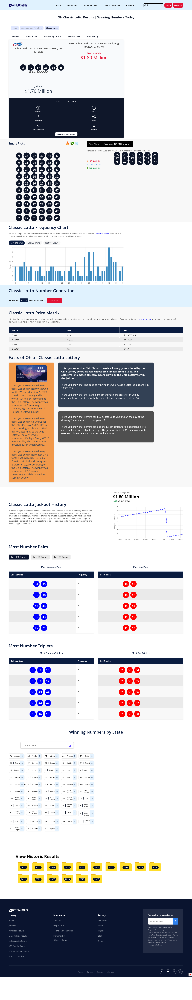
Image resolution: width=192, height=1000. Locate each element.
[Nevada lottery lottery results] (57, 791)
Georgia (88, 763)
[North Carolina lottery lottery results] (57, 798)
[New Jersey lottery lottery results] (92, 791)
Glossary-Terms (60, 940)
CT (29, 763)
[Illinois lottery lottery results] (57, 770)
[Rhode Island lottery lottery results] (92, 805)
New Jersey (86, 791)
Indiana (69, 770)
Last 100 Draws (52, 243)
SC (11, 812)
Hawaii (16, 770)
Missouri (88, 784)
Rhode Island (86, 805)
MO (81, 784)
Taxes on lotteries (16, 956)
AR (63, 756)
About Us (57, 920)
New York (34, 798)
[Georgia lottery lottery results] (92, 763)
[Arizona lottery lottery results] (57, 756)
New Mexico (18, 798)
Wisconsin (35, 828)
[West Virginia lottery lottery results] (22, 828)
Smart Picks (31, 36)
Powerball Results (16, 931)
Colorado (18, 763)
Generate (54, 300)
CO (11, 763)
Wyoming (53, 828)
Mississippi (71, 784)
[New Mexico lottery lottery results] (22, 798)
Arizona (52, 756)
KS (11, 777)
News (100, 941)
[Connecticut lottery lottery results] (39, 763)
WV (11, 828)
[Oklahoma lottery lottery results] (22, 805)
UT (11, 821)
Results (15, 36)
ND (63, 798)
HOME (59, 5)
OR (29, 805)
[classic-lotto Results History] (94, 108)
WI (28, 828)
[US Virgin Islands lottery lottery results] (92, 813)
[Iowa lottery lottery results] (92, 770)
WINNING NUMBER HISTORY (66, 134)
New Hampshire (71, 791)
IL (45, 770)
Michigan (35, 784)
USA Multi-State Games (19, 951)
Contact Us (102, 920)
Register (178, 5)
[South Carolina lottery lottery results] (22, 812)
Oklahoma (18, 805)
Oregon (35, 805)
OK (11, 805)
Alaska (34, 756)
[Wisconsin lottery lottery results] (39, 828)
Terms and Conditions (63, 931)
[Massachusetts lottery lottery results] (22, 784)
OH (81, 798)
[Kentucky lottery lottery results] (39, 777)
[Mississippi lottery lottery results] (74, 784)
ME (63, 777)
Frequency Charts (52, 36)
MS (63, 784)
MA (11, 784)
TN (46, 812)
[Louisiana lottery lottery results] (57, 777)
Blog (100, 936)
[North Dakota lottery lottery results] (74, 798)
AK (29, 756)
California (88, 756)
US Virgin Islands (86, 813)
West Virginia (18, 828)
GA (81, 763)
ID (28, 770)
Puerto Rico (69, 805)
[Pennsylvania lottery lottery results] (57, 805)
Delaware (53, 763)
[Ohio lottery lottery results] (92, 798)
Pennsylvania (54, 805)
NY (29, 798)
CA (81, 756)
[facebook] (162, 971)
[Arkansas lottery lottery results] (74, 756)
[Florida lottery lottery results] (74, 763)
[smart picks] (38, 116)
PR (63, 805)
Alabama (17, 756)
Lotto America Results (18, 941)
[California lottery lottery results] (92, 756)
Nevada (52, 791)
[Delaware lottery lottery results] (57, 763)
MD (81, 777)
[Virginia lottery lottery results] (57, 821)
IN (63, 770)
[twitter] (168, 971)
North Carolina (53, 798)
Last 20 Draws (17, 243)
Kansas (17, 777)
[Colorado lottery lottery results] (22, 763)
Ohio (86, 798)
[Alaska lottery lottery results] (39, 756)
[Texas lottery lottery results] (74, 812)
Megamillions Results (18, 936)
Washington (72, 821)
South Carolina (18, 812)
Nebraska (35, 791)
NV (46, 791)
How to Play (92, 36)
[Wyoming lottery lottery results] (57, 828)
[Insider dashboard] (94, 125)
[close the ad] (190, 974)
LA (46, 777)
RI (80, 805)
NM (11, 798)
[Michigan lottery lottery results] (39, 784)
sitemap (110, 972)
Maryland (88, 777)
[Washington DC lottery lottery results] (92, 821)
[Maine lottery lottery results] (74, 777)
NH (63, 791)
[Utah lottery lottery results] (22, 821)
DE (46, 763)
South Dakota (34, 812)
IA (80, 770)
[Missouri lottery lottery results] (92, 784)
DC (81, 821)
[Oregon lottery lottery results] (39, 805)
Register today (144, 319)
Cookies (100, 972)
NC (46, 798)
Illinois (51, 770)
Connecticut (36, 763)
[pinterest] (180, 971)
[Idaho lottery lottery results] (39, 770)
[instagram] (174, 971)
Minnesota (54, 784)
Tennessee (54, 812)
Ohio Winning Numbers (31, 28)
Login (168, 5)
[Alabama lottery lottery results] (22, 756)
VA (46, 821)
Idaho (34, 770)
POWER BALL (72, 5)
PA (46, 805)
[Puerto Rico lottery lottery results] (74, 805)
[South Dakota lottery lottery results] (39, 812)
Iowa (85, 770)
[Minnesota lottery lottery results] (57, 784)
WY (46, 828)
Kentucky (35, 777)
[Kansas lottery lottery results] (22, 777)
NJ (81, 791)
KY (28, 777)
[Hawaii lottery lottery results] (22, 770)
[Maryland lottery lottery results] (92, 777)
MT (11, 791)
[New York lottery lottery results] (39, 798)
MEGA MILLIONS (91, 5)
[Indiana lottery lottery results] (74, 770)
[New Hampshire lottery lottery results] (74, 791)
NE (29, 791)
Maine (69, 777)
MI (28, 784)
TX (63, 812)
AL (11, 756)
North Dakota (70, 798)
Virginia (52, 821)
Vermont (35, 821)
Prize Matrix (74, 36)
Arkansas (70, 756)
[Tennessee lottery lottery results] (57, 812)
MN (46, 784)
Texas (69, 812)
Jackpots (12, 925)
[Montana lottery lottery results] (22, 791)
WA (63, 821)
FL (63, 763)
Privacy (90, 972)
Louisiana (53, 777)
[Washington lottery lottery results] (74, 821)
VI (80, 813)
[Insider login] (94, 117)
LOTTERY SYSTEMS (111, 5)
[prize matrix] (38, 108)
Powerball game (102, 233)
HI (11, 770)
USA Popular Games (17, 946)
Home (14, 28)
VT (28, 821)
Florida (69, 763)
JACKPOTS (129, 5)
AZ (46, 756)
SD (29, 812)
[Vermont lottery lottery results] (39, 821)
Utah (16, 821)
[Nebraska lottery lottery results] (39, 791)
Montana (18, 791)
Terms (80, 972)
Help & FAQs (58, 925)
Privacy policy (59, 936)
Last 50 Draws (34, 243)
